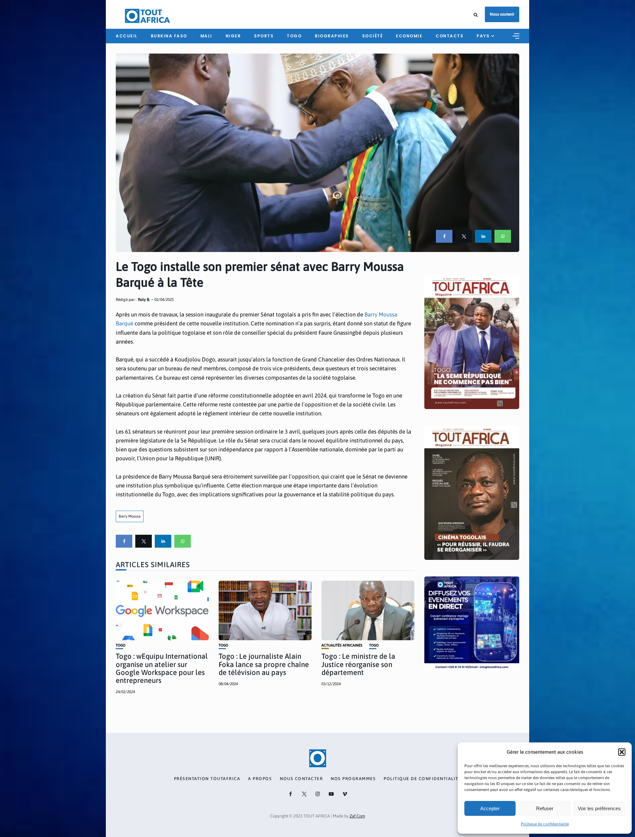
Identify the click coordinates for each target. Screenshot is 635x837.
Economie (409, 36)
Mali (206, 36)
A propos (260, 778)
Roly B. (144, 299)
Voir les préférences (599, 808)
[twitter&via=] (463, 236)
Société (372, 36)
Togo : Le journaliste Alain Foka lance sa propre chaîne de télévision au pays (264, 664)
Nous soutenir (502, 14)
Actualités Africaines (341, 645)
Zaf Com (357, 816)
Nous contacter (301, 778)
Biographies (332, 36)
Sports (264, 36)
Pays (483, 36)
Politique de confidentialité (545, 824)
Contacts (449, 36)
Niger (233, 36)
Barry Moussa (130, 516)
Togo (294, 36)
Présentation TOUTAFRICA (207, 778)
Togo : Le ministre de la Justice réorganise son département (358, 664)
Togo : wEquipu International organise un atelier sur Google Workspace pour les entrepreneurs (162, 668)
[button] (621, 752)
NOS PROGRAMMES (353, 778)
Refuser (544, 808)
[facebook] (444, 236)
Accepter (490, 808)
